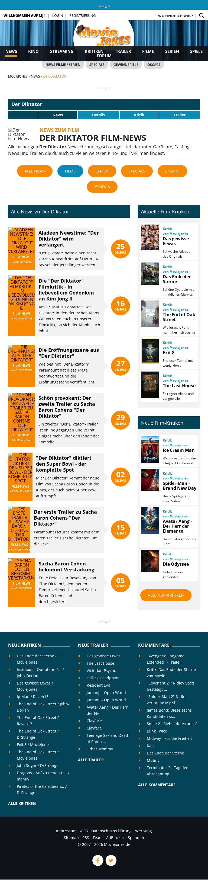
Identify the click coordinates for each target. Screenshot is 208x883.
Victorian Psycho (101, 670)
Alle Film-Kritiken (166, 595)
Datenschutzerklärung (111, 830)
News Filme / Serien (63, 64)
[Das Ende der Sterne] (149, 273)
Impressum (66, 830)
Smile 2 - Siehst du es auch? (172, 723)
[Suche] (201, 15)
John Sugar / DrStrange (37, 765)
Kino (33, 51)
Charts (172, 171)
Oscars (153, 64)
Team (98, 837)
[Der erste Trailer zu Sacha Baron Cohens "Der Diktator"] (19, 539)
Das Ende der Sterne (165, 753)
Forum (104, 55)
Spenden (136, 837)
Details (98, 114)
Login (57, 15)
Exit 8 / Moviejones (34, 744)
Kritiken (94, 51)
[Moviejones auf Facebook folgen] (97, 864)
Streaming (62, 51)
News (11, 51)
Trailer (123, 51)
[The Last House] (149, 385)
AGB (84, 830)
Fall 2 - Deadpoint (103, 677)
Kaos (151, 745)
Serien (172, 51)
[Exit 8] (149, 351)
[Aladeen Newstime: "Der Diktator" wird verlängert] (21, 251)
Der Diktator (26, 104)
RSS (85, 837)
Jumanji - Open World (106, 692)
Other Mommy (100, 748)
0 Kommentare (21, 318)
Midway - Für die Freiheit (169, 738)
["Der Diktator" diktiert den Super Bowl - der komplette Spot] (20, 481)
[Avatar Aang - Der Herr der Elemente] (149, 520)
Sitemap (71, 837)
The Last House (100, 663)
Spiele (196, 51)
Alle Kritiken (22, 803)
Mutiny (153, 760)
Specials (97, 64)
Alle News (35, 171)
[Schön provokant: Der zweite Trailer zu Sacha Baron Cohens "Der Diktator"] (21, 430)
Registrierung (82, 15)
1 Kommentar (21, 440)
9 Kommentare (19, 549)
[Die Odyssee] (149, 561)
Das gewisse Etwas (104, 655)
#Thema (102, 186)
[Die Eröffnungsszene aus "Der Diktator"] (21, 360)
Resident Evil (98, 685)
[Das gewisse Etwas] (149, 237)
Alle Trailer (91, 759)
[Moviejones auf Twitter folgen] (110, 864)
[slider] (23, 114)
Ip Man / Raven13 (32, 696)
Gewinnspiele (125, 64)
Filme (148, 51)
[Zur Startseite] (104, 40)
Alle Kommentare (157, 784)
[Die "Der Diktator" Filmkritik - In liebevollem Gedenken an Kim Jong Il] (21, 308)
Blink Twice (157, 731)
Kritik (139, 114)
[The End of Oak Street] (149, 313)
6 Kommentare (21, 262)
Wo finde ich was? (175, 15)
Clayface (94, 720)
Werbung (143, 830)
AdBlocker (115, 837)
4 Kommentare (21, 370)
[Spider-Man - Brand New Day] (149, 480)
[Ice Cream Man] (149, 449)
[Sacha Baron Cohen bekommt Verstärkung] (21, 578)
